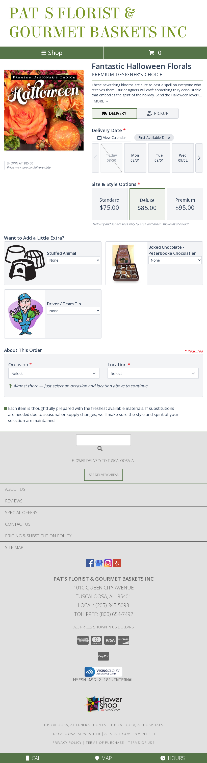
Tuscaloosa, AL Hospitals (137, 725)
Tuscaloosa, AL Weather (75, 733)
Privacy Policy (67, 742)
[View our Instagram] (108, 565)
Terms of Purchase (105, 742)
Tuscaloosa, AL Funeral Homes (75, 725)
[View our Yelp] (117, 565)
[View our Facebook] (90, 565)
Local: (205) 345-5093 (103, 605)
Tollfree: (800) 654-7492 (103, 614)
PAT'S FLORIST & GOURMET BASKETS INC (98, 23)
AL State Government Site (130, 733)
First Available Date (154, 137)
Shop (55, 52)
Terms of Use (141, 742)
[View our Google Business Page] (99, 565)
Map (105, 758)
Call (36, 758)
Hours (175, 758)
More (99, 101)
